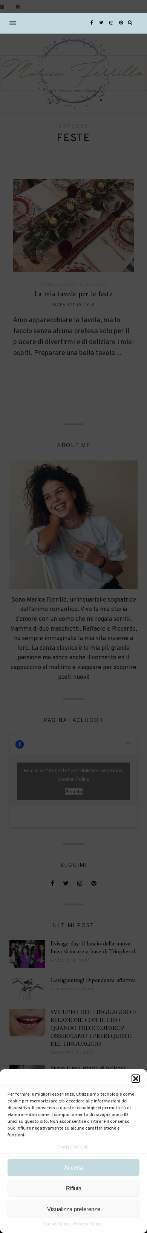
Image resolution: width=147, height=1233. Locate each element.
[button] (135, 1078)
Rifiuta (73, 1188)
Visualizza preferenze (73, 1209)
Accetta (73, 1167)
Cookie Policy (55, 1224)
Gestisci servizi (72, 1147)
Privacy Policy (87, 1224)
